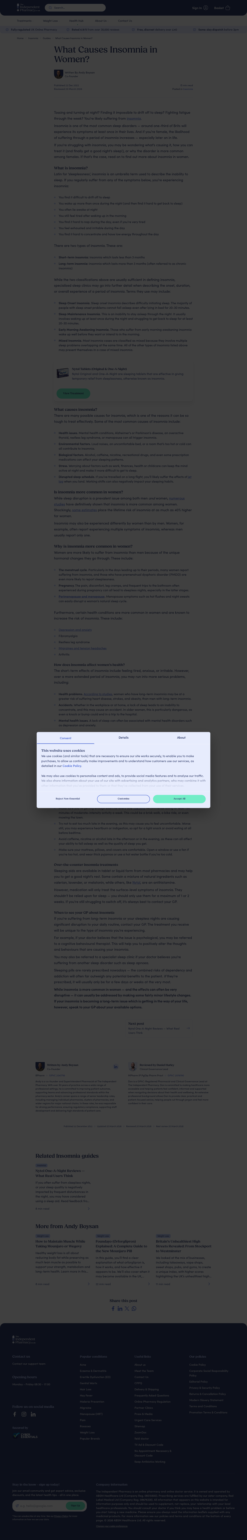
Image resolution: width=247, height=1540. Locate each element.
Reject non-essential (68, 799)
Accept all (179, 799)
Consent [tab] (65, 738)
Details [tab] (124, 737)
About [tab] (181, 737)
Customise (123, 799)
